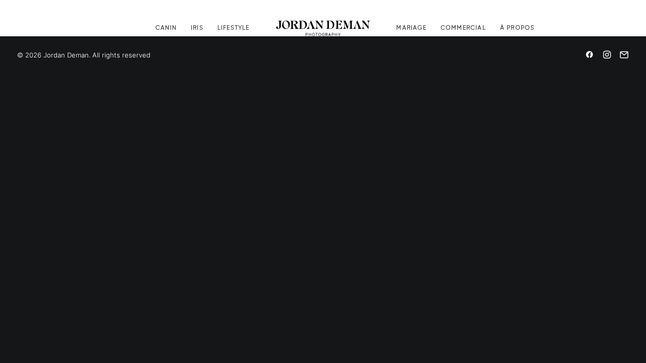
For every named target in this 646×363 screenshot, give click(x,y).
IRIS (197, 28)
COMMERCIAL (463, 28)
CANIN (166, 28)
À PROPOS (517, 28)
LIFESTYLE (234, 28)
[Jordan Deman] (323, 28)
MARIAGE (411, 28)
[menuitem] (166, 28)
